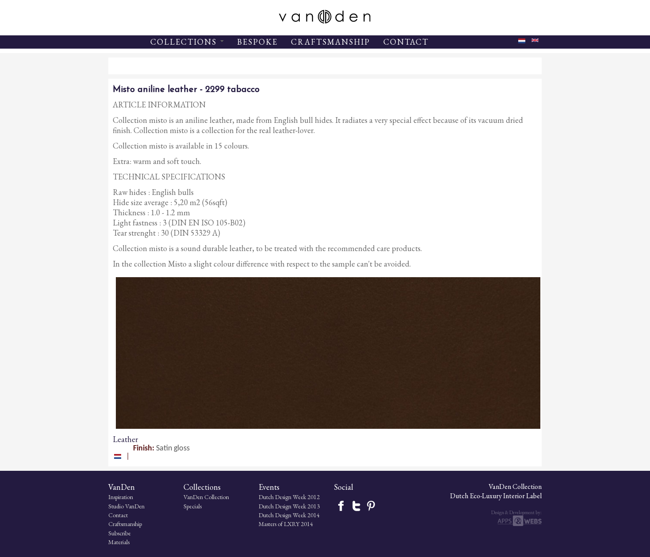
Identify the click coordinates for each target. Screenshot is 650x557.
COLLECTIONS (184, 42)
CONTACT (405, 42)
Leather (125, 439)
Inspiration (120, 497)
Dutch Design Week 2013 (289, 506)
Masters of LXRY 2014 (286, 524)
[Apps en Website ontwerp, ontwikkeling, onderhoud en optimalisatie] (519, 524)
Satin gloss (173, 448)
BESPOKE (257, 42)
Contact (118, 515)
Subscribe (119, 533)
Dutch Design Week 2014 (289, 515)
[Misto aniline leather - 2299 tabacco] (535, 42)
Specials (193, 506)
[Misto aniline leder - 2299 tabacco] (521, 43)
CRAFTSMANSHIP (330, 42)
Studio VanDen (126, 506)
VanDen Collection (206, 497)
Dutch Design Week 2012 (289, 497)
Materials (119, 542)
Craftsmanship (125, 524)
